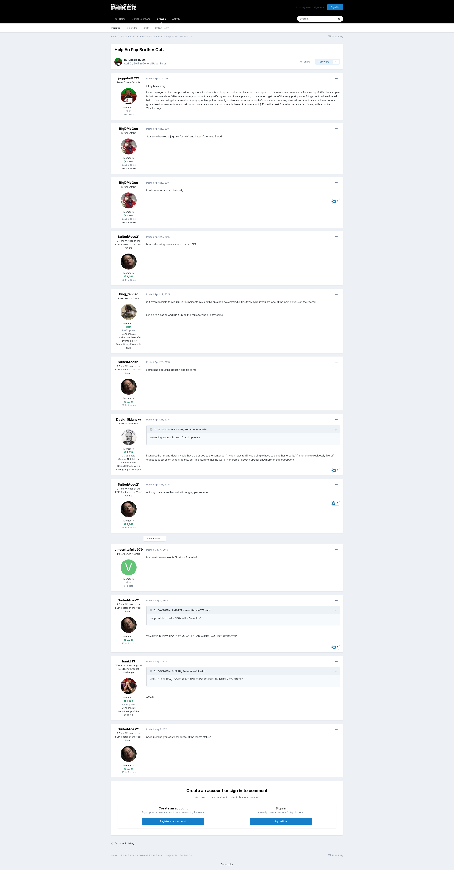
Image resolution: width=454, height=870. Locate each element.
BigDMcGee (128, 128)
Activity (176, 18)
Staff (146, 27)
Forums (115, 27)
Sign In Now (281, 821)
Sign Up (335, 7)
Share (306, 61)
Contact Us (227, 864)
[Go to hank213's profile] (129, 686)
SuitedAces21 (128, 236)
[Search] (339, 19)
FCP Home (120, 18)
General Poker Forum (154, 63)
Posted (157, 78)
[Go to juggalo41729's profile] (118, 62)
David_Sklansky (128, 419)
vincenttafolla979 (129, 549)
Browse (161, 18)
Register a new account (173, 821)
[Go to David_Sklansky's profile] (129, 437)
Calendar (132, 27)
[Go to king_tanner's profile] (129, 312)
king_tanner (128, 294)
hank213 (128, 661)
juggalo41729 (136, 59)
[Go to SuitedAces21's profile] (129, 262)
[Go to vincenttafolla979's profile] (129, 567)
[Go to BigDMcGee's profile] (129, 146)
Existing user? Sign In (309, 7)
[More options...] (336, 78)
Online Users (162, 27)
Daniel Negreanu (141, 18)
